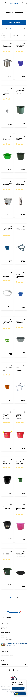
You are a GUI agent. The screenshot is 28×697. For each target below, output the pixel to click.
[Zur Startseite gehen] (14, 3)
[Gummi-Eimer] (7, 525)
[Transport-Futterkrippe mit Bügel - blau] (20, 294)
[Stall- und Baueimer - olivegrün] (20, 110)
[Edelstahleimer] (7, 63)
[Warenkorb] (25, 3)
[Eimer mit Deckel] (7, 201)
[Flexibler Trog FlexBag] (20, 63)
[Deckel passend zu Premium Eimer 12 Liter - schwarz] (20, 573)
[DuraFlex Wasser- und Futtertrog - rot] (7, 435)
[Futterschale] (7, 156)
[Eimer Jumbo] (20, 156)
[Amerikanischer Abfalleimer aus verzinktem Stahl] (7, 111)
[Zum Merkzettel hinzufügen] (10, 43)
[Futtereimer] (7, 571)
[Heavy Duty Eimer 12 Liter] (7, 248)
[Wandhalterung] (20, 201)
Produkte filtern (14, 22)
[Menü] (2, 3)
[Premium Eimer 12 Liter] (7, 480)
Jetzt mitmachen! (18, 688)
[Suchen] (22, 3)
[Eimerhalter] (7, 293)
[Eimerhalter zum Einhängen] (20, 387)
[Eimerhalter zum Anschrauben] (20, 248)
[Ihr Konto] (5, 3)
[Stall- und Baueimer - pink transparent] (20, 526)
